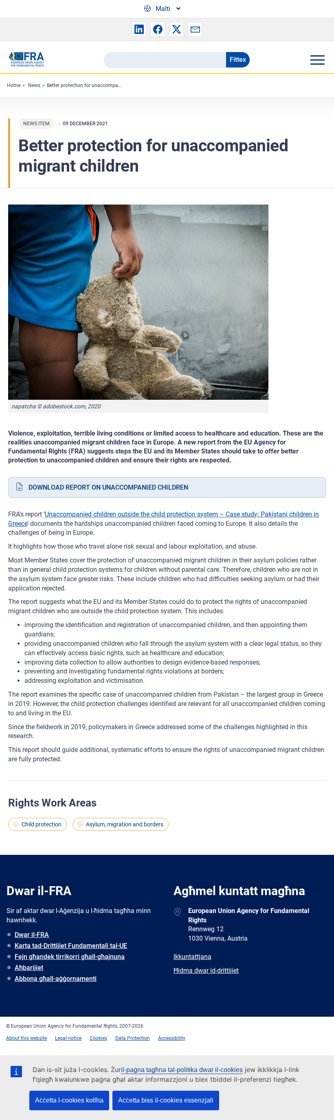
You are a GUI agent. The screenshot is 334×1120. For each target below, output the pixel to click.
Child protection (42, 824)
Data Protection (132, 1038)
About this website (26, 1038)
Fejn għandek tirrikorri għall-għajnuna (70, 957)
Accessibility (171, 1038)
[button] (139, 29)
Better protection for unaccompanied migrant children (106, 85)
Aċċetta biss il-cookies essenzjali (165, 1100)
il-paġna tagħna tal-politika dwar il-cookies (182, 1069)
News (34, 85)
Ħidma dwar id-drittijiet (206, 970)
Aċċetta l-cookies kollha (69, 1100)
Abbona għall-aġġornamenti (56, 979)
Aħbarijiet (29, 968)
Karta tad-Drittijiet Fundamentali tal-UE (71, 946)
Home (13, 85)
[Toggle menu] (317, 59)
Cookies (98, 1038)
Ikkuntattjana (192, 957)
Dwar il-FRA (32, 935)
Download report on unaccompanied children (108, 487)
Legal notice (68, 1038)
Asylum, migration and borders (124, 824)
